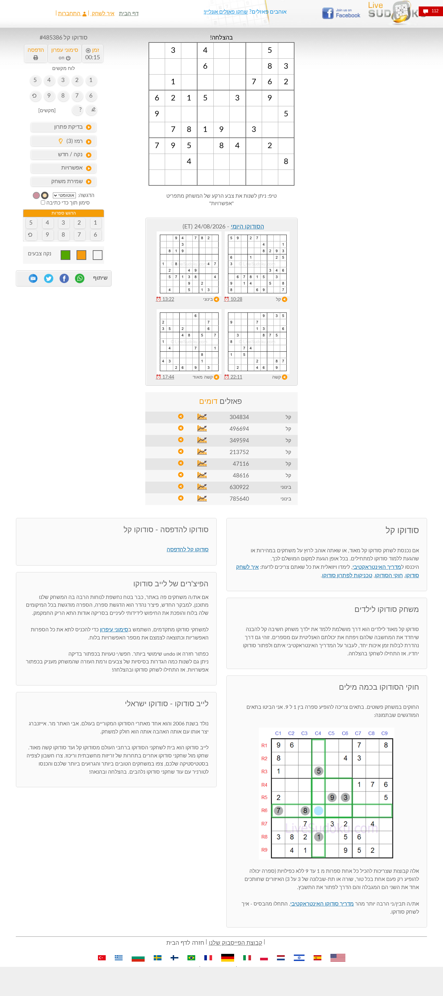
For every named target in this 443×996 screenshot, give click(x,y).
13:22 (165, 299)
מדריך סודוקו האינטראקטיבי (322, 904)
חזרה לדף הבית (185, 943)
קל (278, 299)
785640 (239, 499)
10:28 (233, 299)
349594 (239, 440)
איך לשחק (102, 13)
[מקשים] (47, 110)
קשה (276, 377)
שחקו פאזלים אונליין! (226, 12)
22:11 (233, 377)
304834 (239, 417)
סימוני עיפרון (114, 629)
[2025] (44, 195)
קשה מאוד (203, 377)
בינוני (208, 299)
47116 (241, 464)
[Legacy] (36, 195)
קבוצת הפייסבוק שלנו (235, 943)
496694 (239, 429)
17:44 (165, 377)
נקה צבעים (39, 253)
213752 (239, 452)
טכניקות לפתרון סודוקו (347, 575)
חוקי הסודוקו (389, 575)
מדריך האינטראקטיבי (377, 567)
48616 (241, 475)
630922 (239, 487)
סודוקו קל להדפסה (188, 549)
